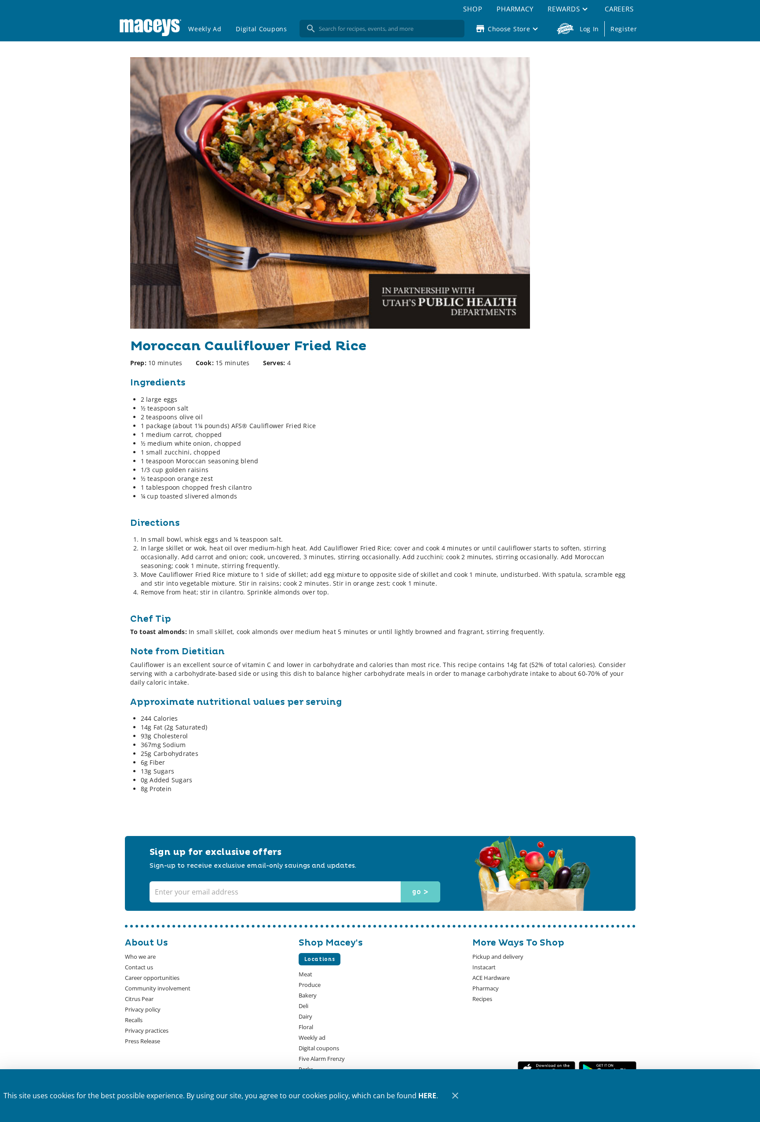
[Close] (455, 1096)
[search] (388, 28)
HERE (427, 1095)
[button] (568, 9)
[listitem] (140, 956)
